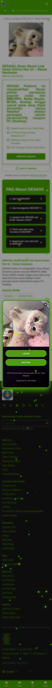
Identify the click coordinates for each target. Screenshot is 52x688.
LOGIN (26, 353)
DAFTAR (26, 362)
